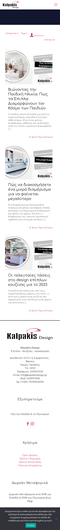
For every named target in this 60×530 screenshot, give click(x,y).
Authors (38, 36)
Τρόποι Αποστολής (30, 462)
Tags (23, 33)
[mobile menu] (55, 4)
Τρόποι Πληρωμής (30, 458)
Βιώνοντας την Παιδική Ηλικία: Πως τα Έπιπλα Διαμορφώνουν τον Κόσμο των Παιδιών (28, 98)
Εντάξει (31, 525)
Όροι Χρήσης (30, 455)
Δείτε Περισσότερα (42, 137)
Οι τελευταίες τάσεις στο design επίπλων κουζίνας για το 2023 (29, 280)
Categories (11, 33)
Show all (50, 40)
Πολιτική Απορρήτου (30, 465)
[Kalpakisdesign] (10, 5)
